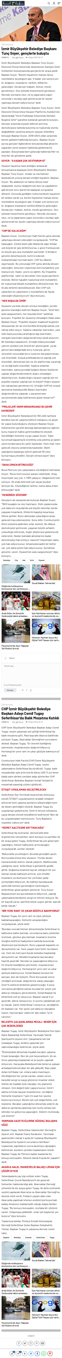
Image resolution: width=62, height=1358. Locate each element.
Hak (24, 560)
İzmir (32, 560)
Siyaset (41, 560)
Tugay (52, 1237)
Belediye (6, 560)
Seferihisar (40, 1237)
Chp (16, 560)
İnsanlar (28, 1237)
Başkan (6, 1237)
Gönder (10, 690)
